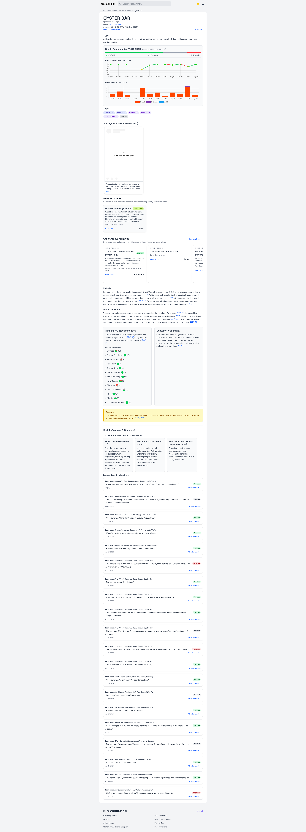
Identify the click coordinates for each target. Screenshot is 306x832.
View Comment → (194, 488)
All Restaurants (125, 11)
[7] (140, 301)
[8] (143, 301)
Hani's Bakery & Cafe (162, 819)
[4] (145, 295)
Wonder (106, 819)
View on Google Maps (111, 30)
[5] (172, 298)
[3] (143, 295)
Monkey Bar (159, 823)
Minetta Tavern (160, 815)
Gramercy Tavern (110, 815)
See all (200, 811)
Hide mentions (194, 239)
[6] (147, 295)
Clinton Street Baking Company (115, 827)
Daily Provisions (160, 827)
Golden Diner (108, 823)
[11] (145, 301)
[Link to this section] (111, 36)
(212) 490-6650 (115, 25)
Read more (109, 191)
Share (199, 29)
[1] (167, 298)
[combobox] (144, 3)
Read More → (110, 229)
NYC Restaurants (110, 11)
